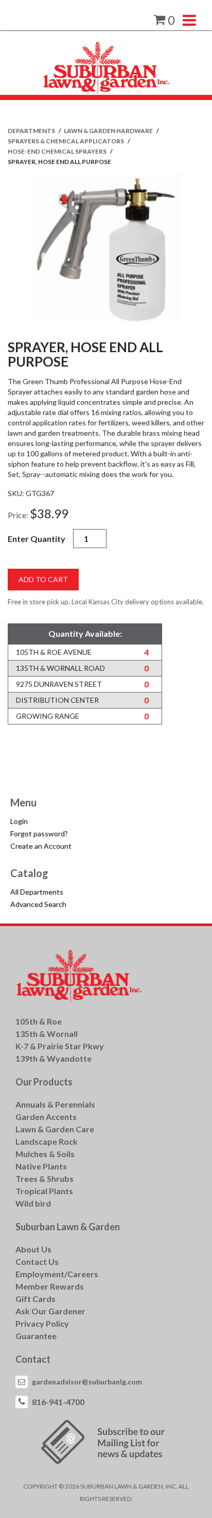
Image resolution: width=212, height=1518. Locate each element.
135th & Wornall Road (60, 668)
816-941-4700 (58, 1402)
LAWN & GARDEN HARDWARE (109, 131)
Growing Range (47, 716)
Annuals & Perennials (55, 1104)
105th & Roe (38, 1021)
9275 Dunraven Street (59, 684)
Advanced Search (38, 904)
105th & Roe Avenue (54, 652)
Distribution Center (57, 700)
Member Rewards (49, 1286)
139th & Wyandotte (53, 1058)
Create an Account (41, 846)
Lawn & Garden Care (54, 1129)
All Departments (36, 891)
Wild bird (33, 1203)
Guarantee (36, 1336)
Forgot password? (39, 833)
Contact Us (37, 1261)
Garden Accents (46, 1116)
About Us (33, 1249)
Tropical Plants (44, 1191)
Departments (32, 131)
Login (19, 821)
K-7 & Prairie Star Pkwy (59, 1046)
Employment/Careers (56, 1274)
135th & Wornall (46, 1033)
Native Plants (41, 1166)
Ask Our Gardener (50, 1311)
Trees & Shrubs (44, 1178)
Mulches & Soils (45, 1154)
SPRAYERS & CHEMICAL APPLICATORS (66, 141)
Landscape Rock (46, 1141)
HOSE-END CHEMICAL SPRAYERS (58, 151)
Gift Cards (35, 1299)
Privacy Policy (42, 1323)
